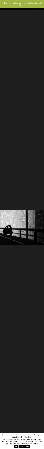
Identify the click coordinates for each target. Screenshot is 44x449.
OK (16, 446)
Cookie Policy (24, 446)
